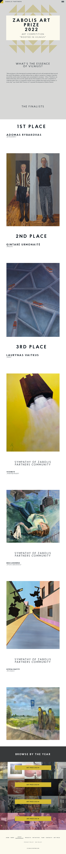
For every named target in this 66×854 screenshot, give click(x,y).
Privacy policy (29, 842)
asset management (20, 837)
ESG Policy (38, 842)
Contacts (49, 837)
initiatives (36, 837)
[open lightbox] (33, 189)
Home (7, 837)
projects (28, 837)
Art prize (57, 837)
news (12, 837)
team (42, 837)
